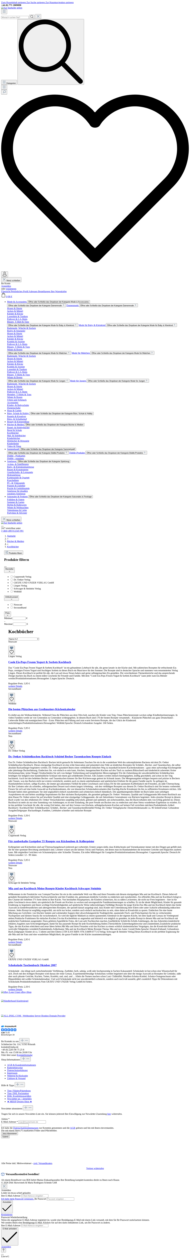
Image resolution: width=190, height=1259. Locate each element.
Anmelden (6, 286)
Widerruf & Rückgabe (17, 1075)
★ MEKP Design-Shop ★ (19, 1101)
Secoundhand (20, 607)
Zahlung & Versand (16, 1078)
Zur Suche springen (35, 2)
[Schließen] (2, 1254)
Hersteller (9, 569)
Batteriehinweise (15, 1067)
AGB (72, 1128)
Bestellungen (44, 291)
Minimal (15, 618)
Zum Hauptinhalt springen (13, 2)
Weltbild (18, 591)
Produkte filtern (15, 553)
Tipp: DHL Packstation (18, 1093)
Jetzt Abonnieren (9, 1133)
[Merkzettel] (95, 270)
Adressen (33, 291)
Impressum (12, 1073)
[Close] (4, 1186)
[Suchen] (32, 17)
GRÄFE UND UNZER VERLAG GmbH (34, 582)
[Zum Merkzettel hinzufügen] (11, 650)
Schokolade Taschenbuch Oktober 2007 (32, 965)
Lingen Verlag (20, 585)
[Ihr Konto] (4, 274)
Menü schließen (13, 280)
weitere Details (15, 686)
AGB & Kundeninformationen (21, 1065)
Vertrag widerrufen (95, 1168)
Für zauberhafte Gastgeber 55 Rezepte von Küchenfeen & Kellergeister (51, 841)
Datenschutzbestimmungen (25, 1128)
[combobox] (15, 17)
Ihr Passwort (40, 1199)
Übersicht (6, 291)
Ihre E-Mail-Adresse (11, 1195)
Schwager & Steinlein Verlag (27, 588)
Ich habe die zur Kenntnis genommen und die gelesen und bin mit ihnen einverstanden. (57, 1128)
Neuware (18, 604)
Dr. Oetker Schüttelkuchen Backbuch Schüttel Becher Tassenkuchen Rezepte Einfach (59, 756)
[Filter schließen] (5, 566)
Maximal (16, 624)
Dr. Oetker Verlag (22, 579)
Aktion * (5, 1119)
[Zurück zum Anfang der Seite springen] (3, 1250)
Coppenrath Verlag (22, 576)
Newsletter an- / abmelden (19, 1098)
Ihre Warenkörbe (59, 291)
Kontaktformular (25, 1055)
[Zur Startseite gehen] (11, 8)
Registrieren (6, 1214)
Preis (7, 613)
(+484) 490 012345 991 (12, 531)
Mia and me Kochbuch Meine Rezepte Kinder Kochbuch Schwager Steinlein (54, 888)
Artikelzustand (11, 597)
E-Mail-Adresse (9, 1122)
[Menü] (4, 11)
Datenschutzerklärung (17, 1070)
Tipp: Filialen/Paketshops (19, 1090)
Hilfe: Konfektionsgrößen (19, 1096)
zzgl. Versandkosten (42, 1163)
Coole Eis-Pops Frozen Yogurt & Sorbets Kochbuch (39, 662)
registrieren (11, 288)
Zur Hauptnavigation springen (59, 2)
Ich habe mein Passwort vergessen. (17, 1199)
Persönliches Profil (20, 291)
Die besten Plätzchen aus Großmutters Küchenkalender (41, 709)
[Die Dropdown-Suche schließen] (38, 16)
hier (109, 1114)
